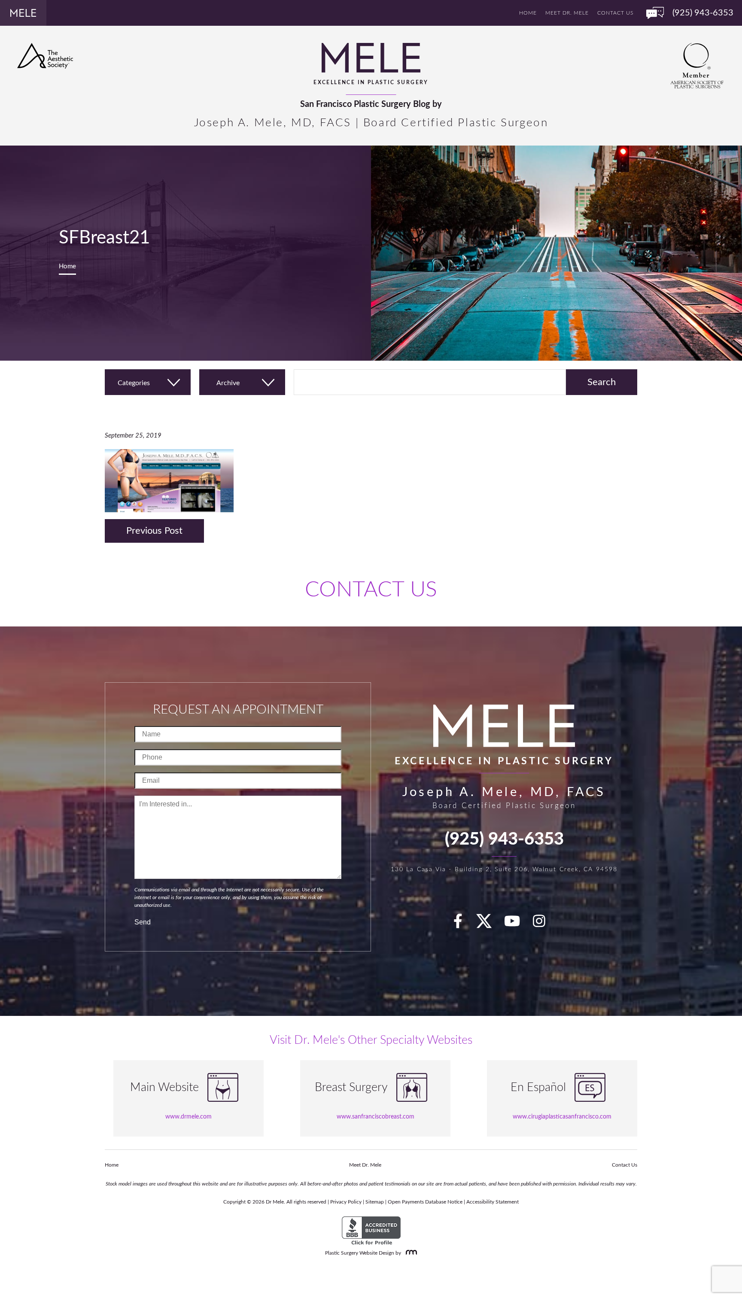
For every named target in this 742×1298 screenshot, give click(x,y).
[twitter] (488, 924)
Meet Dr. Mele (567, 12)
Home (528, 12)
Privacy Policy (346, 1201)
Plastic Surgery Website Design (359, 1252)
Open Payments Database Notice (425, 1201)
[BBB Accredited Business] (371, 1231)
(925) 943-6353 (504, 839)
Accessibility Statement (492, 1201)
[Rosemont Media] (409, 1252)
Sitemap (374, 1201)
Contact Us (615, 12)
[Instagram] (544, 924)
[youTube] (517, 924)
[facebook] (462, 924)
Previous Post (154, 530)
